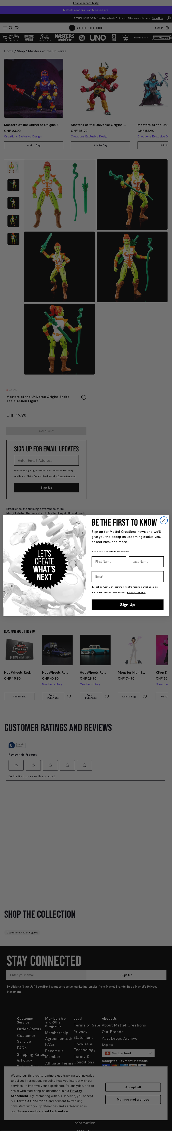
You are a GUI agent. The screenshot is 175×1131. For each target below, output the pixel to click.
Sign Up (127, 604)
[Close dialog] (164, 520)
